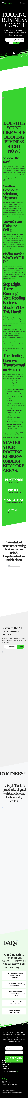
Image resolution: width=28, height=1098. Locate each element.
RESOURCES (6, 1063)
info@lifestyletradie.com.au (7, 1082)
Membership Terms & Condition (8, 1092)
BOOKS (4, 1066)
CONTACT (5, 1068)
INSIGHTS (5, 1064)
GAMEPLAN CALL (9, 1071)
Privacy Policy (19, 1092)
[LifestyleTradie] (7, 3)
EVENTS (5, 1058)
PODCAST (6, 1060)
